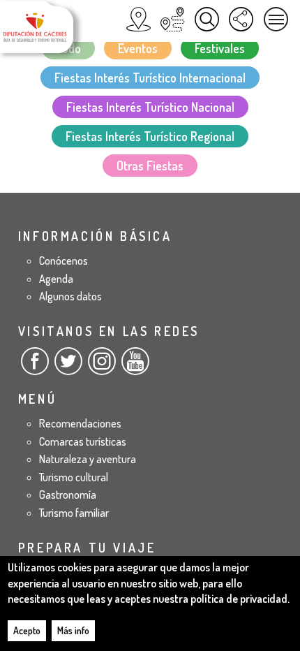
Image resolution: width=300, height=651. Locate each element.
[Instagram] (102, 367)
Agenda (56, 279)
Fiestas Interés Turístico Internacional (150, 77)
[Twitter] (68, 367)
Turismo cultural (73, 477)
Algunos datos (70, 296)
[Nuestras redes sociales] (241, 19)
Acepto (26, 630)
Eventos (138, 48)
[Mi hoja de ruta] (173, 19)
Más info (73, 630)
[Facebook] (35, 367)
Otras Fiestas (150, 165)
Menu (276, 19)
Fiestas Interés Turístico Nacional (150, 107)
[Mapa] (138, 19)
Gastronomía (67, 495)
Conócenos (63, 261)
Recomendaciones (80, 423)
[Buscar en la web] (207, 19)
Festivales (220, 48)
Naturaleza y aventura (87, 459)
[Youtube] (135, 367)
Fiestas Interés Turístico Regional (150, 136)
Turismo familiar (74, 513)
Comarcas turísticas (82, 441)
